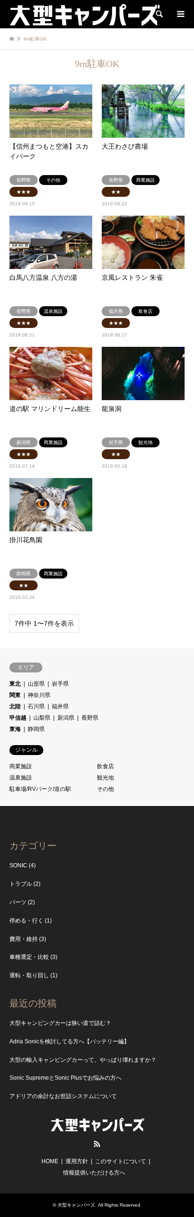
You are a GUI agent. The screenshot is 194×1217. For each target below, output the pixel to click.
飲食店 (105, 766)
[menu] (180, 14)
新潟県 (65, 717)
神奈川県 (39, 695)
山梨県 (41, 717)
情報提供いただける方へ (94, 1172)
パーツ (17, 902)
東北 (15, 683)
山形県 (36, 683)
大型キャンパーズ (76, 1205)
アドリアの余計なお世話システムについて (63, 1096)
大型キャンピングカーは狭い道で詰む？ (60, 1023)
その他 (105, 789)
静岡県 (36, 729)
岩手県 (60, 683)
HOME (49, 1161)
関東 (15, 695)
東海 (15, 729)
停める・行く (26, 920)
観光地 (105, 777)
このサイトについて (120, 1161)
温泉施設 (20, 777)
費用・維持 (23, 939)
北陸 (15, 706)
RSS (97, 1144)
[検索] (159, 14)
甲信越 (17, 717)
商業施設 (20, 766)
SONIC (18, 865)
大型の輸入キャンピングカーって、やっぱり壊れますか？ (82, 1060)
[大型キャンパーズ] (84, 14)
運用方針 (76, 1161)
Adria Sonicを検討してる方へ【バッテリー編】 (69, 1041)
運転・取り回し (29, 975)
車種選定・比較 (29, 957)
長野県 (89, 717)
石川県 (36, 706)
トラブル (20, 884)
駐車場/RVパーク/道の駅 (40, 789)
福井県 (60, 706)
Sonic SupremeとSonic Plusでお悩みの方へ (65, 1077)
